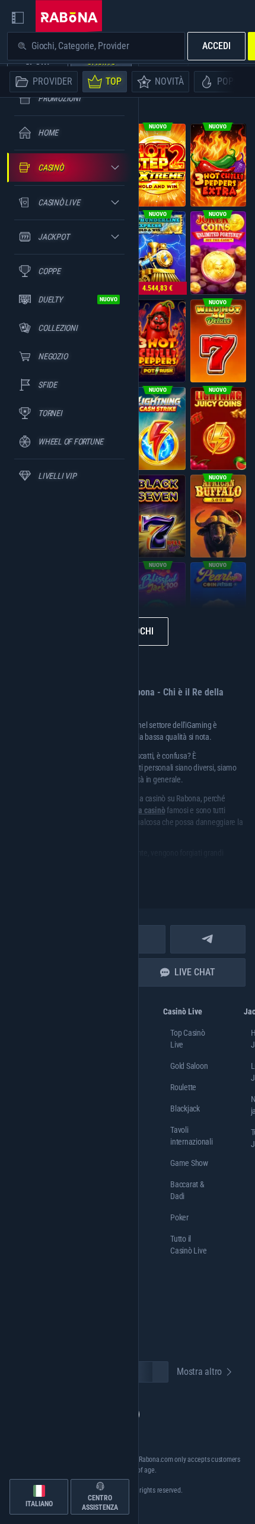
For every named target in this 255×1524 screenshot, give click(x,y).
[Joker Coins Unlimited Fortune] (218, 252)
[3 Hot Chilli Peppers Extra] (218, 165)
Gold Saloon (189, 1066)
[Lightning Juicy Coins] (218, 428)
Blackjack (185, 1108)
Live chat (194, 972)
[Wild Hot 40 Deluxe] (218, 340)
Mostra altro (199, 1371)
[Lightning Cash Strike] (158, 428)
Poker (179, 1217)
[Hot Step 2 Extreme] (158, 165)
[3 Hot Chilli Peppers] (158, 340)
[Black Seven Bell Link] (158, 516)
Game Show (189, 1163)
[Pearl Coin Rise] (218, 603)
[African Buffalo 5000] (218, 516)
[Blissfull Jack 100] (158, 603)
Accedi (216, 45)
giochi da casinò (139, 810)
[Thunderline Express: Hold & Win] (158, 252)
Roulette (183, 1087)
